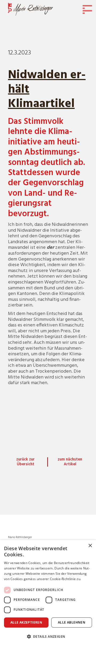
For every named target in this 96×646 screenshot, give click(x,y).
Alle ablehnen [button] (71, 622)
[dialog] (48, 593)
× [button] (90, 546)
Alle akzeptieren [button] (26, 622)
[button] (48, 636)
